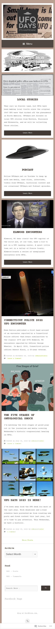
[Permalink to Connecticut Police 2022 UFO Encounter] (27, 292)
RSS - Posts (12, 571)
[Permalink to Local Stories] (27, 84)
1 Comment (11, 532)
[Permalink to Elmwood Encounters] (27, 214)
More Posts (27, 540)
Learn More (27, 133)
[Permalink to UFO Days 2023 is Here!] (27, 472)
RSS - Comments (13, 576)
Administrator (41, 356)
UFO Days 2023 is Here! (22, 500)
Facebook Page (13, 599)
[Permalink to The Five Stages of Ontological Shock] (27, 387)
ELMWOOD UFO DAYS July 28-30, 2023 (27, 60)
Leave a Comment (14, 358)
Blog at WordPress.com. (27, 613)
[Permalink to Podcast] (27, 152)
